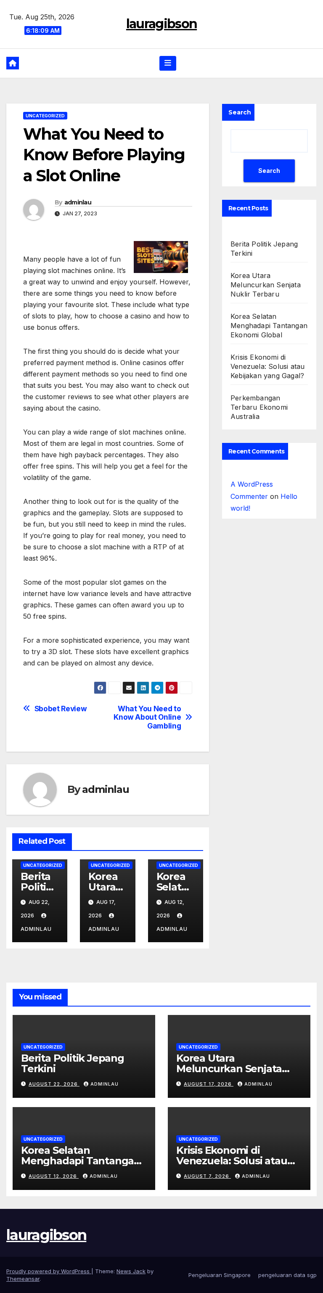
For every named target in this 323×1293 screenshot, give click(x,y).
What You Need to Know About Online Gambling (147, 717)
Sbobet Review (60, 709)
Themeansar (23, 1278)
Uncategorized (45, 115)
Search (239, 112)
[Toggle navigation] (167, 63)
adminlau (77, 202)
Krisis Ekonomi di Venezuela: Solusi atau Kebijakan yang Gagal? (267, 366)
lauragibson (161, 24)
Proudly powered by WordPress (48, 1271)
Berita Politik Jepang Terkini (72, 1063)
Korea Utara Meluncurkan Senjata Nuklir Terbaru (265, 284)
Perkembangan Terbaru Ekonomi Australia (259, 407)
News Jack (131, 1271)
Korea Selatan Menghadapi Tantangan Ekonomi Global (268, 325)
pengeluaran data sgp (287, 1275)
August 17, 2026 (208, 1084)
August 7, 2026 (207, 1176)
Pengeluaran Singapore (219, 1275)
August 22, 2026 (54, 1084)
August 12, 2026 (54, 1176)
